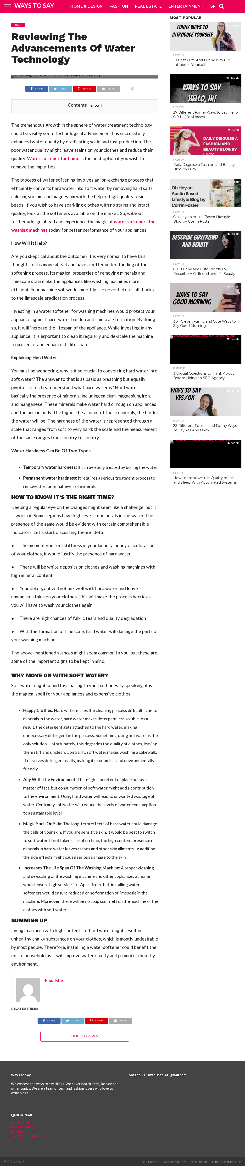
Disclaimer (19, 1131)
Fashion (119, 6)
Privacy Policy (22, 1127)
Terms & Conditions (27, 1136)
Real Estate (148, 6)
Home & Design (86, 6)
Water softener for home (53, 158)
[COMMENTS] (132, 87)
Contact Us (20, 1122)
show (95, 105)
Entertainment (186, 6)
